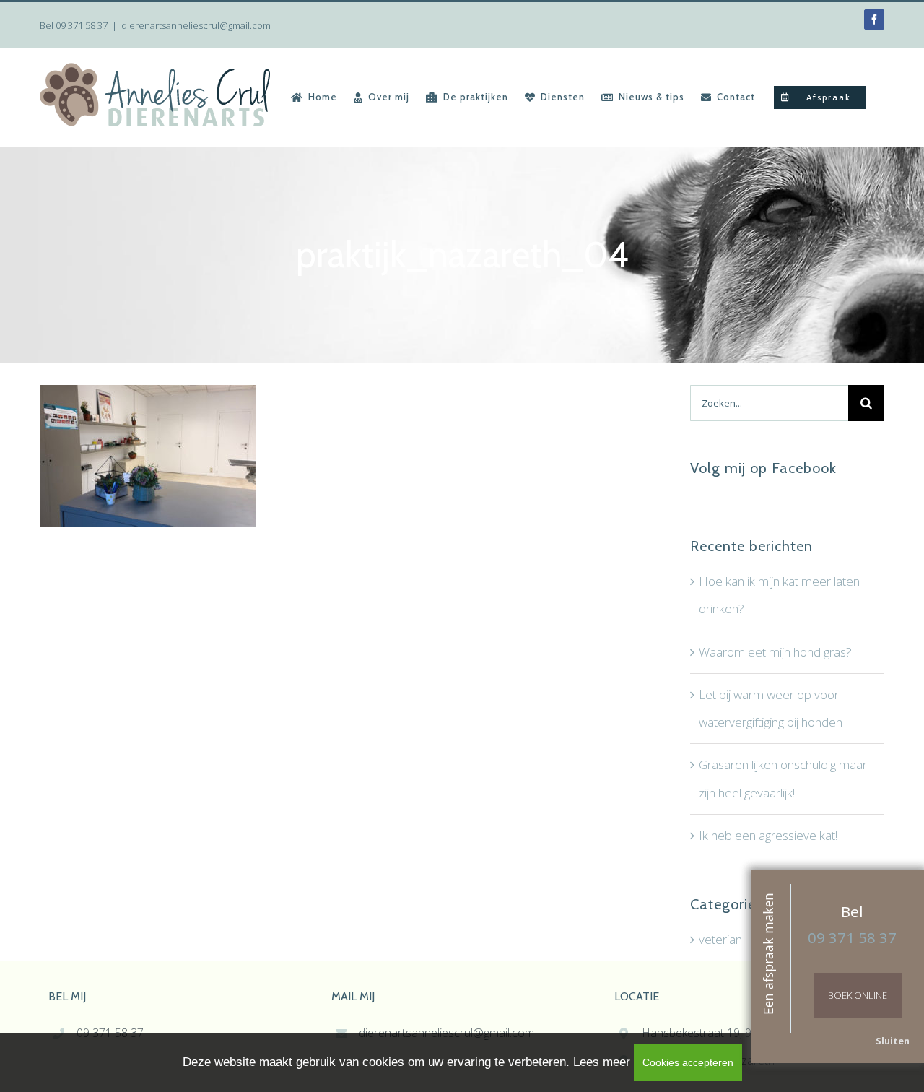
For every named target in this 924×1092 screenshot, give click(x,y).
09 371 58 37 (82, 25)
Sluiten (893, 1040)
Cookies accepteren (687, 1062)
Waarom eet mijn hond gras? (775, 652)
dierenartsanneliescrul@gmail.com (196, 25)
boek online (857, 995)
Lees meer (601, 1062)
